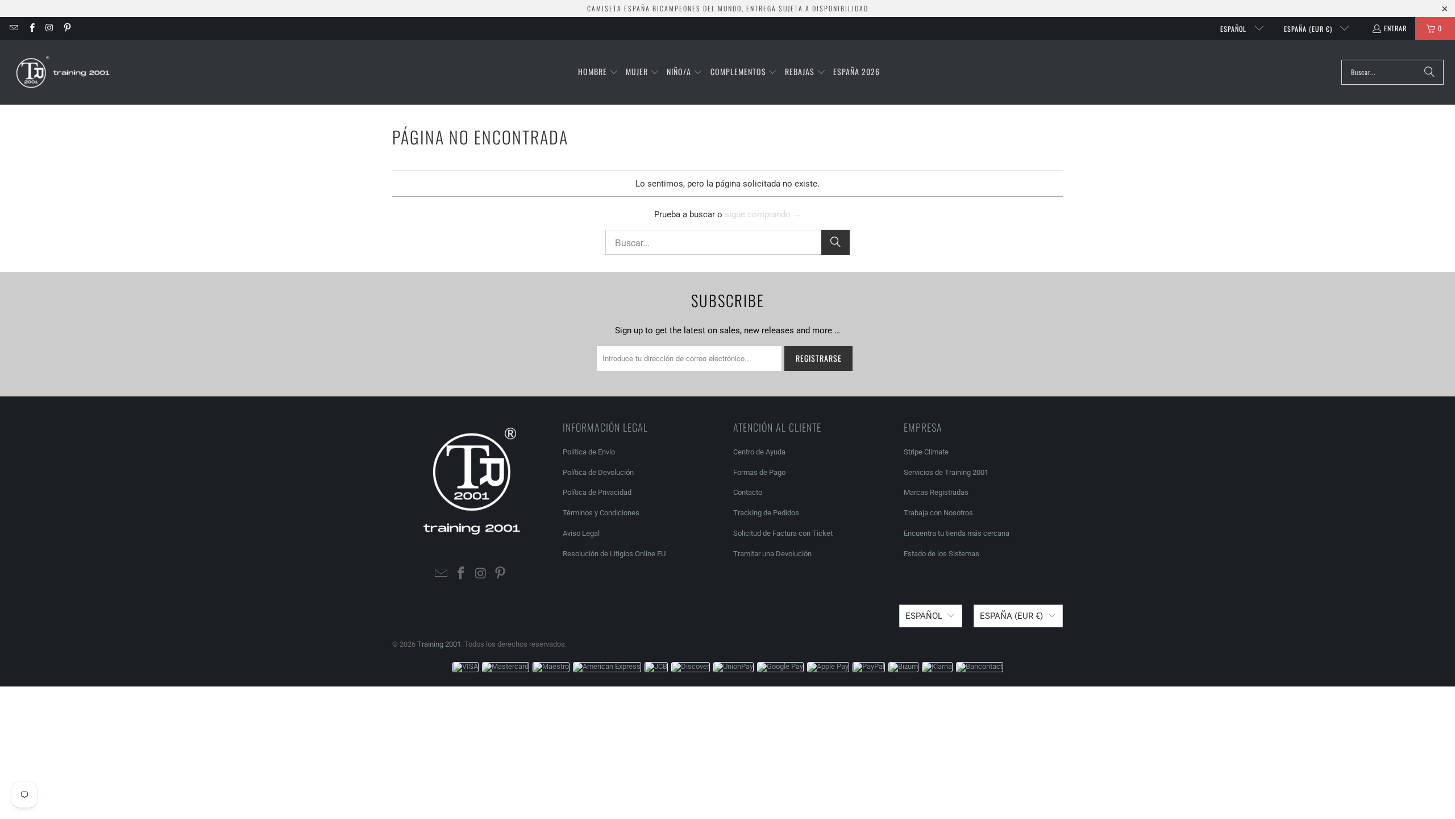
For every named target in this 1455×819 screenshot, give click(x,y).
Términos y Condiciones (601, 512)
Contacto (747, 492)
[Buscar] (1429, 72)
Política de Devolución (598, 472)
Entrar (1395, 28)
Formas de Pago (759, 472)
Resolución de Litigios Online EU (614, 553)
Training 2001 (439, 644)
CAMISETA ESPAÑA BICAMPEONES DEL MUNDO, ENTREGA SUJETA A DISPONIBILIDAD (727, 8)
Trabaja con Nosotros (938, 512)
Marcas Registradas (936, 492)
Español (1234, 29)
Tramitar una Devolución (772, 553)
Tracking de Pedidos (766, 512)
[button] (598, 72)
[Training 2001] (64, 72)
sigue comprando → (763, 214)
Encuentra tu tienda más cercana (956, 533)
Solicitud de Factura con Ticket (783, 533)
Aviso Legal (581, 533)
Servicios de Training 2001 (946, 472)
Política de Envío (589, 452)
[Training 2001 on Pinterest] (67, 28)
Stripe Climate (926, 452)
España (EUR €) (1309, 29)
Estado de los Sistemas (941, 553)
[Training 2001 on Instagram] (49, 28)
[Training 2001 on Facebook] (31, 28)
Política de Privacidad (597, 492)
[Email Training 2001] (13, 28)
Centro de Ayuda (759, 452)
